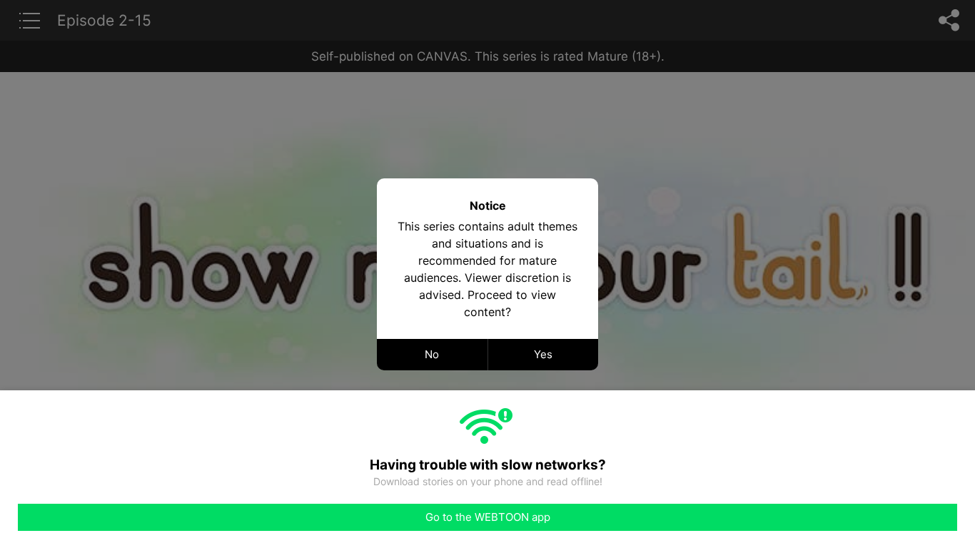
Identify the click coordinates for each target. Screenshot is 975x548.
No (432, 354)
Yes (543, 354)
